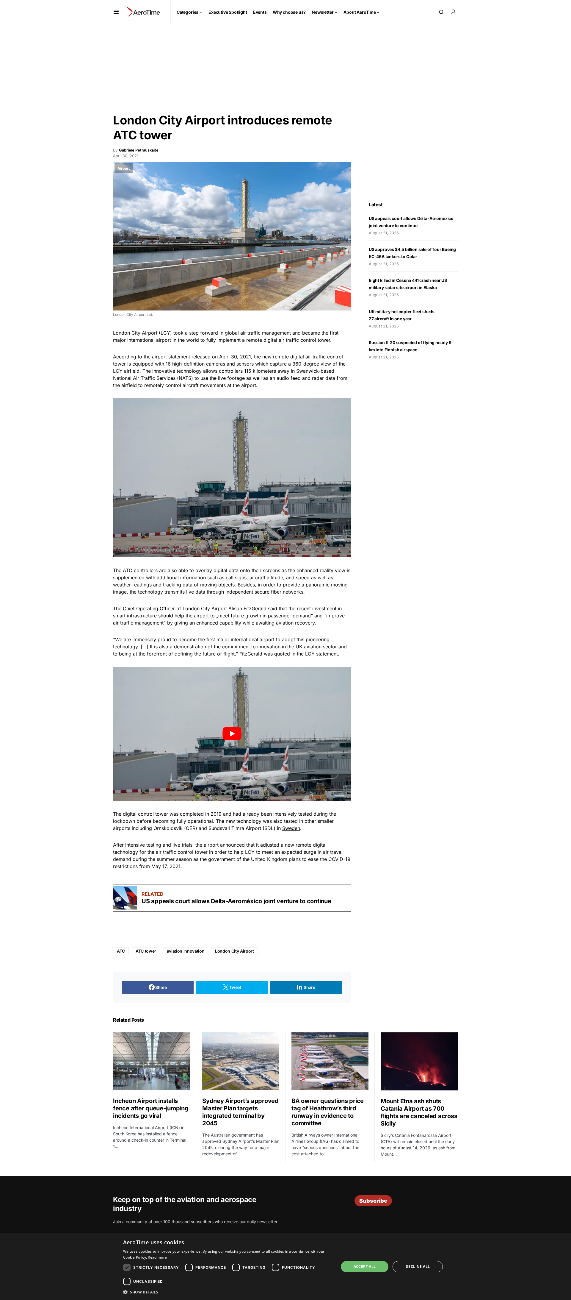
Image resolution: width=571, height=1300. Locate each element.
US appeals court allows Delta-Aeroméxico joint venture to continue (237, 901)
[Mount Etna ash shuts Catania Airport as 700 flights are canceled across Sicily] (419, 1061)
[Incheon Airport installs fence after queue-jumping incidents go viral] (151, 1061)
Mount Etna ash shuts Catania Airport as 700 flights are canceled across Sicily (419, 1112)
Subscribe (373, 1201)
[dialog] (285, 1266)
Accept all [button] (365, 1266)
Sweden (291, 828)
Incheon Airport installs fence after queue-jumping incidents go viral (151, 1108)
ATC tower (146, 950)
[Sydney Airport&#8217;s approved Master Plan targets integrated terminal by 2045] (240, 1061)
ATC (121, 950)
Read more (157, 1257)
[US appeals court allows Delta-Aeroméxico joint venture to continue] (125, 898)
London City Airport (135, 333)
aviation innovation (185, 950)
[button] (116, 11)
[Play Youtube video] (232, 734)
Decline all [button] (418, 1266)
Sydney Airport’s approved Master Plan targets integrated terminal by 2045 (240, 1112)
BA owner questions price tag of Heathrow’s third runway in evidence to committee (327, 1112)
